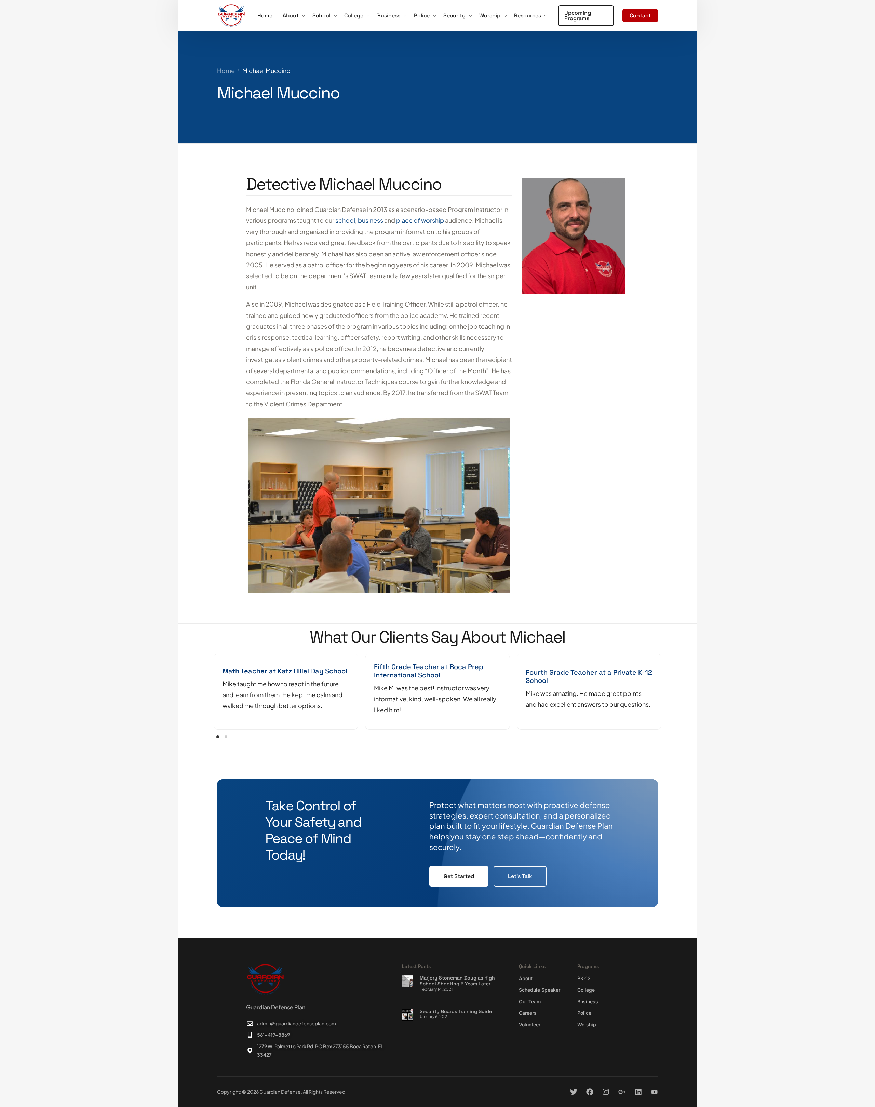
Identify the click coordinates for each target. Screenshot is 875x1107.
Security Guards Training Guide (456, 1011)
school (345, 220)
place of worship (420, 220)
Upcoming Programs (577, 15)
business (370, 220)
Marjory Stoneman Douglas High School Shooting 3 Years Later (457, 981)
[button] (217, 736)
